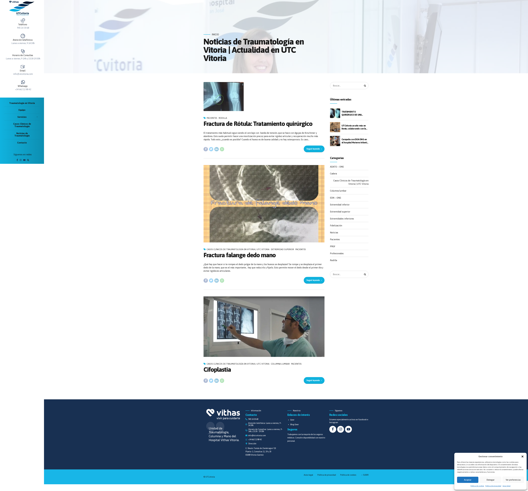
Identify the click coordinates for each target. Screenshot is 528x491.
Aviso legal (506, 486)
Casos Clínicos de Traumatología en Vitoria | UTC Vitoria (238, 249)
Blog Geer (294, 424)
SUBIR (366, 475)
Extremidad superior (282, 249)
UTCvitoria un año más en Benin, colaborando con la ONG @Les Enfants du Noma (354, 127)
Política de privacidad (493, 486)
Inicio (215, 34)
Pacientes (212, 118)
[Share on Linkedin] (216, 149)
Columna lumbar (280, 364)
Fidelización (336, 225)
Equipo (22, 110)
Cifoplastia (217, 369)
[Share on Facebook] (206, 149)
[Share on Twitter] (211, 149)
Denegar (490, 480)
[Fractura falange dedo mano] (264, 203)
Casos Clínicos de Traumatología (22, 125)
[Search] (28, 160)
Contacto (22, 142)
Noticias (334, 232)
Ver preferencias (513, 480)
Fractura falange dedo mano (240, 255)
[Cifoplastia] (264, 326)
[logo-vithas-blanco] (223, 414)
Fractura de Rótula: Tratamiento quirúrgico (258, 123)
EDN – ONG (335, 198)
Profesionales (337, 253)
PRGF (332, 246)
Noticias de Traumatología (22, 134)
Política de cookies (477, 486)
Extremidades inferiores (342, 218)
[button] (522, 456)
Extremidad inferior (340, 204)
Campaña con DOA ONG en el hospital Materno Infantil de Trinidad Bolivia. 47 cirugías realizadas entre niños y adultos (354, 141)
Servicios (22, 117)
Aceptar (467, 480)
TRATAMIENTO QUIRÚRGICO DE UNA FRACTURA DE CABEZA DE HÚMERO (353, 113)
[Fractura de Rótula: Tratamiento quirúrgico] (264, 96)
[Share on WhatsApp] (222, 149)
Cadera (333, 173)
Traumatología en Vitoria (22, 103)
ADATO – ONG (337, 166)
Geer (292, 420)
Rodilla (223, 118)
